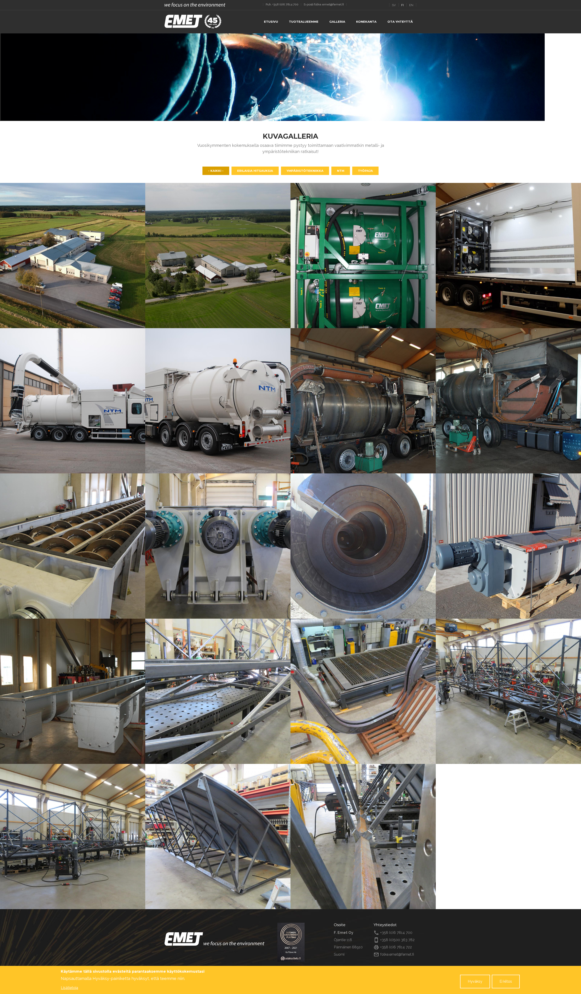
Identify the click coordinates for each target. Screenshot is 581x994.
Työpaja (365, 170)
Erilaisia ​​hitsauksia (255, 170)
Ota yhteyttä (400, 21)
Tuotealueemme (303, 21)
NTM (340, 170)
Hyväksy (475, 981)
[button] (72, 255)
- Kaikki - (216, 170)
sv (394, 5)
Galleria (337, 21)
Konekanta (366, 21)
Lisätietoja (69, 988)
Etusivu (271, 21)
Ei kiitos (506, 981)
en (411, 5)
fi (402, 5)
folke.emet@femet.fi (329, 4)
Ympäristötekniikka (305, 170)
